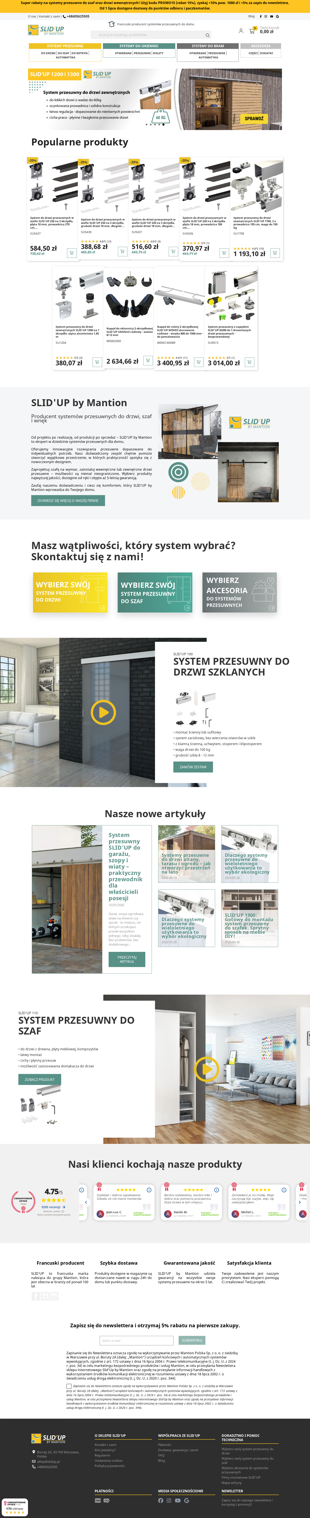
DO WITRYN (79, 53)
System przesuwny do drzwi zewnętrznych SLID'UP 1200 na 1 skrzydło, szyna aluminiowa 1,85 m (77, 332)
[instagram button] (266, 16)
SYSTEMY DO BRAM (208, 46)
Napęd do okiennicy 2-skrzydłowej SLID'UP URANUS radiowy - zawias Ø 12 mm (129, 331)
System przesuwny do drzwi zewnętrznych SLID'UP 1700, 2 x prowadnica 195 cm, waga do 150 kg (255, 223)
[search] (206, 35)
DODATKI (266, 53)
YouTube (45, 1296)
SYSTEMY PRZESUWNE (65, 46)
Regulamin (102, 1455)
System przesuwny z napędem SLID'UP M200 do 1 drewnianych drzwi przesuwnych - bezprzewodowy (229, 332)
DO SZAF (63, 53)
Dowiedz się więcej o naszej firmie (68, 500)
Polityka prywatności (110, 1466)
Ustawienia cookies (109, 1460)
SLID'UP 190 (183, 654)
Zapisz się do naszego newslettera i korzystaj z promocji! (247, 1502)
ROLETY (158, 53)
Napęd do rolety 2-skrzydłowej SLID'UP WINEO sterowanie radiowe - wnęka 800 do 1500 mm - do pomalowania (180, 332)
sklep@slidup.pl (48, 1461)
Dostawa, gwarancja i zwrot (178, 1450)
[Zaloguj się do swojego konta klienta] (243, 30)
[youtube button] (272, 16)
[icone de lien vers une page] (98, 1500)
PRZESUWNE (142, 53)
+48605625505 (77, 16)
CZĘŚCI (253, 53)
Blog (251, 16)
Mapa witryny (232, 1482)
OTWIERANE (123, 53)
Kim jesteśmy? (105, 1450)
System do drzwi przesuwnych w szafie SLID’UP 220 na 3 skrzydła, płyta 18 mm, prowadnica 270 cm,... (52, 223)
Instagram (54, 1296)
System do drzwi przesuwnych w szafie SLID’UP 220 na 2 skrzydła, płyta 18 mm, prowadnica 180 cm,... (204, 223)
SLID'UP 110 (28, 1012)
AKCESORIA (260, 46)
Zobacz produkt (40, 1079)
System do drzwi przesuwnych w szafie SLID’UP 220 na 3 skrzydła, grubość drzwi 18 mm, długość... (153, 223)
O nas (32, 16)
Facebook (36, 1296)
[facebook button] (261, 16)
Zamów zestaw (193, 767)
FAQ (161, 1455)
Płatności (164, 1445)
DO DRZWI (48, 53)
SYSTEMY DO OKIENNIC (139, 46)
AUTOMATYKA (65, 57)
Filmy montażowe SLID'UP (241, 1477)
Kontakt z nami (49, 16)
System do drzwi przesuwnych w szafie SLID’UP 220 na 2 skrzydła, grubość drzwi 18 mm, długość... (103, 223)
